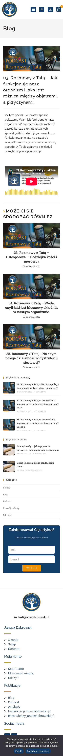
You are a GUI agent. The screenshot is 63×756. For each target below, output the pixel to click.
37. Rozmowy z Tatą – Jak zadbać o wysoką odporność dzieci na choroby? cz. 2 (37, 404)
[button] (33, 9)
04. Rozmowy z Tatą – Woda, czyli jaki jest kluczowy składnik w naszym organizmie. (31, 307)
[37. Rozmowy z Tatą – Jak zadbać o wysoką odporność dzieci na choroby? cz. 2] (9, 405)
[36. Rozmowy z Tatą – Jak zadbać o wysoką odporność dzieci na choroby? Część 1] (9, 424)
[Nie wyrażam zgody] (58, 746)
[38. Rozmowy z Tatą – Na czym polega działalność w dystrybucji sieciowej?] (9, 387)
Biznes (6, 487)
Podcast (7, 501)
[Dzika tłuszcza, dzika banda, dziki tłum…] (9, 466)
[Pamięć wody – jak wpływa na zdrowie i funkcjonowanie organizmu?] (9, 449)
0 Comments (40, 392)
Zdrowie (7, 515)
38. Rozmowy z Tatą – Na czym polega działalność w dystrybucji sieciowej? (31, 358)
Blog (5, 494)
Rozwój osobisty (11, 508)
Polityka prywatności (38, 751)
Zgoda (18, 751)
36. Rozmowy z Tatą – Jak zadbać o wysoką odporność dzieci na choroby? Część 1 (37, 423)
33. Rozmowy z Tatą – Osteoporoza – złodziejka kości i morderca (31, 256)
